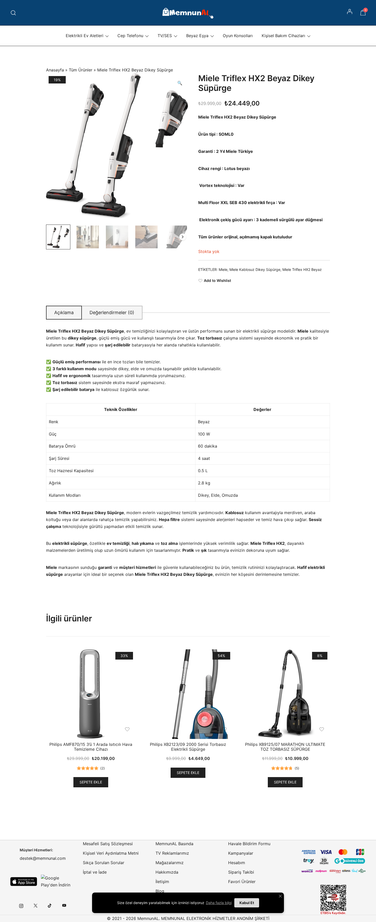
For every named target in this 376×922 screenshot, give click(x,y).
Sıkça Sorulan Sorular (103, 862)
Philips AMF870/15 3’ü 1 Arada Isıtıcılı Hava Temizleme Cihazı (90, 747)
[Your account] (350, 13)
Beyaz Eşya (197, 35)
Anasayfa (55, 69)
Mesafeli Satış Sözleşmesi (108, 843)
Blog (160, 891)
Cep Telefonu (130, 35)
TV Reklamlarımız (172, 853)
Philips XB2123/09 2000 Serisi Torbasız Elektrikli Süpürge (188, 747)
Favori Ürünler (242, 881)
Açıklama (64, 312)
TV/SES (165, 35)
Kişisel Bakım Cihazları (283, 35)
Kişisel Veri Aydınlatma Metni (111, 853)
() (102, 768)
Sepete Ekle (91, 782)
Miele (223, 269)
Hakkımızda (167, 872)
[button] (179, 83)
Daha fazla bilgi (219, 902)
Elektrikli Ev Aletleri (84, 35)
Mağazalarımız (170, 862)
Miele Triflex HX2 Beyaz (302, 269)
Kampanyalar (240, 853)
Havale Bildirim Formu (249, 843)
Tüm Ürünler (80, 69)
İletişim (162, 881)
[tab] (64, 313)
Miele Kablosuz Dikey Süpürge (254, 269)
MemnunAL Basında (174, 843)
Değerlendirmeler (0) (112, 312)
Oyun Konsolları (238, 35)
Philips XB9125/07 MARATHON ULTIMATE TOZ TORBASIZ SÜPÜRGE (285, 747)
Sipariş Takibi (241, 872)
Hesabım (236, 862)
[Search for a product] (13, 12)
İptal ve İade (95, 872)
